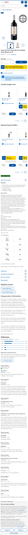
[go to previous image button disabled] (5, 45)
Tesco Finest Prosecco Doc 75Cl (7, 139)
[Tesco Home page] (6, 2)
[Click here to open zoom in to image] (3, 38)
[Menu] (2, 2)
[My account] (22, 2)
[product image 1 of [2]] (14, 27)
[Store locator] (25, 2)
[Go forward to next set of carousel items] (25, 121)
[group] (9, 102)
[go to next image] (23, 45)
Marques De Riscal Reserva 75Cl (6, 99)
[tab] (10, 45)
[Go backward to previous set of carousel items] (22, 121)
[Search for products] (25, 5)
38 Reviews (13, 54)
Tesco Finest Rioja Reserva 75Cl (23, 99)
